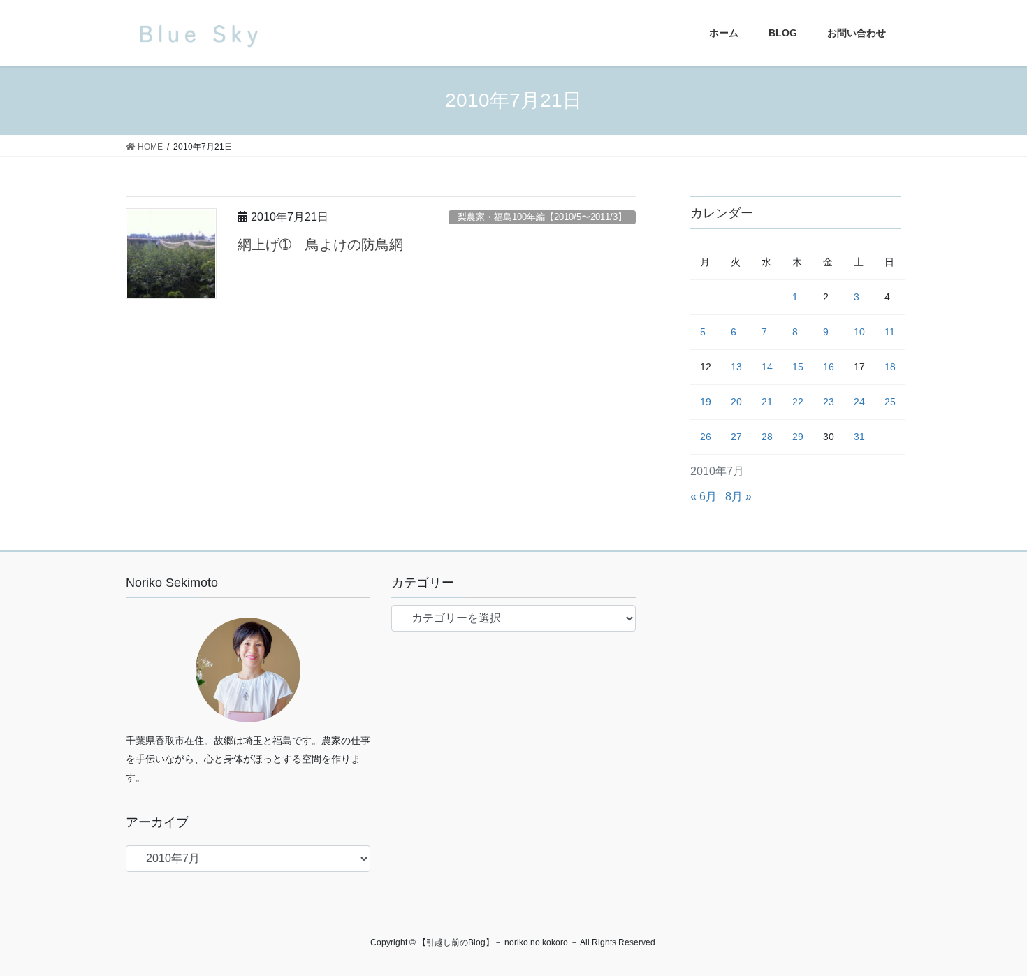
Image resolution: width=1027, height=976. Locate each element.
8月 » (738, 496)
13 (736, 366)
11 (889, 331)
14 (767, 366)
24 (859, 401)
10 (859, 331)
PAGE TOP (990, 934)
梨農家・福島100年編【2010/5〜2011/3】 (542, 217)
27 (736, 436)
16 (828, 366)
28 (767, 436)
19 (705, 401)
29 (797, 436)
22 (797, 401)
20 (736, 401)
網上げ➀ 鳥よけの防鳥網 (320, 244)
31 (859, 436)
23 (828, 401)
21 (767, 401)
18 (890, 366)
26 (705, 436)
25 (890, 401)
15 (797, 366)
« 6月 (703, 496)
